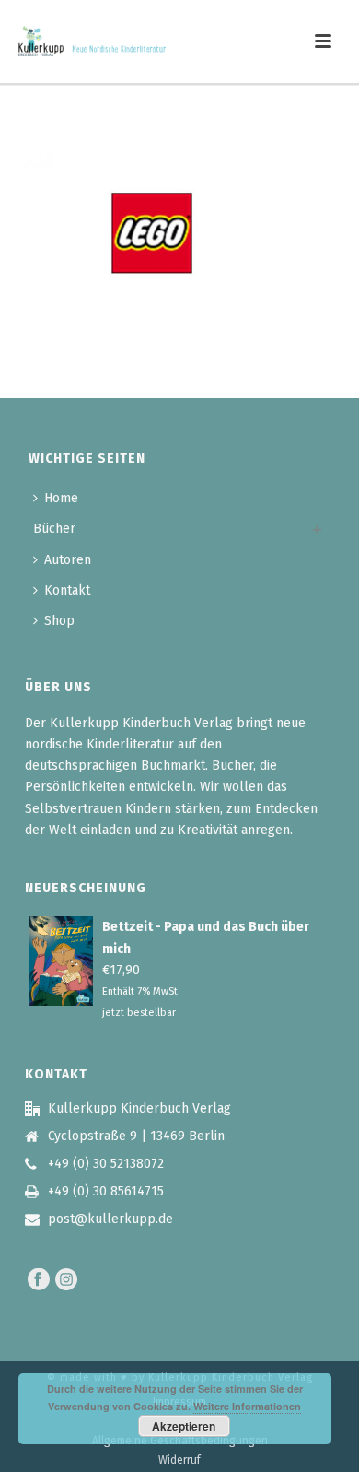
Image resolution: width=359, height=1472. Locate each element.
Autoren (67, 560)
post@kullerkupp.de (110, 1219)
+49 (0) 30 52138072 (106, 1164)
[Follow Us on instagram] (66, 1280)
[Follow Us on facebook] (39, 1280)
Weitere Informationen (247, 1406)
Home (61, 498)
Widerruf (179, 1460)
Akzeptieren (183, 1426)
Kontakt (67, 590)
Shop (59, 621)
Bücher (54, 528)
